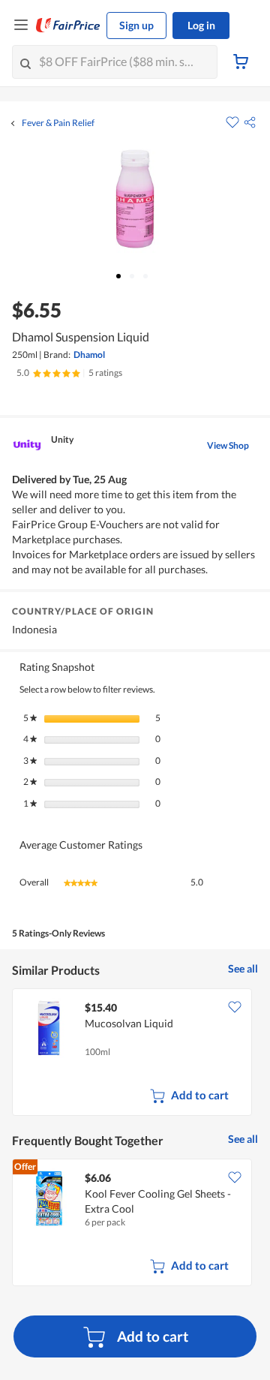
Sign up (136, 25)
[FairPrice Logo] (68, 26)
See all (243, 968)
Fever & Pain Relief (58, 123)
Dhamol (89, 354)
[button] (250, 122)
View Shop (228, 445)
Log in (201, 25)
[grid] (135, 1053)
